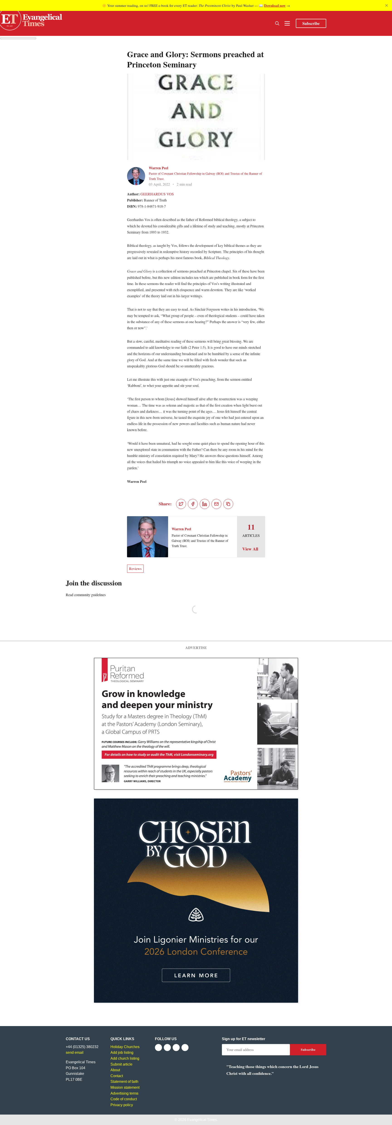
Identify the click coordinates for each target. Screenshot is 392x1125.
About (115, 1070)
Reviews (135, 568)
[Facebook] (158, 1047)
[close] (386, 5)
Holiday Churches (125, 1047)
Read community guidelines (86, 594)
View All (250, 549)
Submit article (121, 1064)
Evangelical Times (202, 1120)
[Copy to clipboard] (228, 504)
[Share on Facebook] (193, 504)
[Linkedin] (185, 1047)
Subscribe (311, 23)
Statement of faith (124, 1081)
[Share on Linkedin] (205, 504)
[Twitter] (167, 1047)
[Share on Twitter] (181, 504)
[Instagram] (176, 1047)
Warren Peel (158, 167)
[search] (277, 23)
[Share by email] (216, 504)
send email (74, 1052)
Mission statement (125, 1087)
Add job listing (121, 1052)
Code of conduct (123, 1099)
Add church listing (124, 1058)
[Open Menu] (287, 23)
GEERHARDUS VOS (157, 194)
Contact (116, 1076)
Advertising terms (124, 1093)
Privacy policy (121, 1105)
